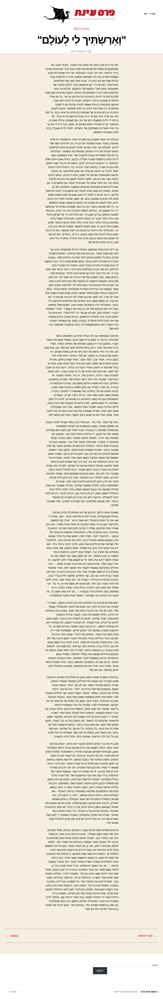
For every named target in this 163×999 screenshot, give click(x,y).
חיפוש (155, 965)
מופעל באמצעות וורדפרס (126, 991)
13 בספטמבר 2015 (79, 51)
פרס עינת (145, 991)
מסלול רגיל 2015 (81, 29)
